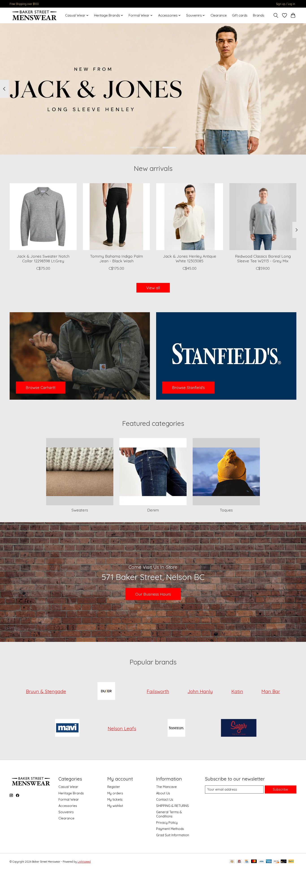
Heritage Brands (71, 793)
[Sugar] (239, 728)
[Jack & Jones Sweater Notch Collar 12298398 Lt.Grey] (43, 216)
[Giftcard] (239, 861)
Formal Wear (68, 799)
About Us (163, 793)
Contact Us (164, 799)
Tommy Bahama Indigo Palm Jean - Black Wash (116, 258)
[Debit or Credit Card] (284, 861)
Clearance (219, 15)
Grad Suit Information (172, 835)
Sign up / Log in (285, 4)
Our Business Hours (153, 594)
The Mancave (166, 787)
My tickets (115, 799)
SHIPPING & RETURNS (172, 806)
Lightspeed (84, 861)
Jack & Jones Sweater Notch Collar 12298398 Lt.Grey (43, 258)
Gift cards (240, 15)
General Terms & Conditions (169, 814)
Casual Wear (68, 787)
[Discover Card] (276, 861)
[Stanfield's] (177, 728)
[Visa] (261, 861)
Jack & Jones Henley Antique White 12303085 (189, 258)
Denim (153, 509)
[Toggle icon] (276, 15)
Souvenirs (66, 812)
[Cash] (232, 861)
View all (153, 287)
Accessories (67, 806)
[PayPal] (291, 861)
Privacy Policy (167, 822)
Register (113, 787)
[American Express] (269, 861)
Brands (258, 15)
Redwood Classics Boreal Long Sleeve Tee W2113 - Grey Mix (263, 258)
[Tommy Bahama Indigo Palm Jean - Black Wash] (116, 216)
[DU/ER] (106, 691)
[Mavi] (67, 728)
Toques (226, 509)
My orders (115, 793)
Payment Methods (170, 829)
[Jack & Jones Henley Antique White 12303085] (189, 216)
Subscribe (280, 789)
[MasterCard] (254, 861)
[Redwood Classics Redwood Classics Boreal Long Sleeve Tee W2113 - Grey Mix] (262, 216)
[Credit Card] (246, 861)
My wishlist (115, 806)
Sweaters (79, 509)
